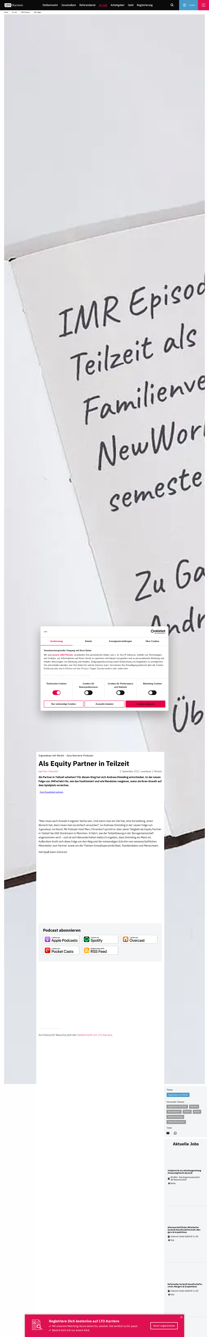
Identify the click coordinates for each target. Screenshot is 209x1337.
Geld (130, 5)
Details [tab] (88, 641)
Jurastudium (68, 5)
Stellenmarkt (50, 5)
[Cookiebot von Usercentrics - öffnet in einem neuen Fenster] (152, 632)
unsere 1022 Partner (62, 655)
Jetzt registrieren (164, 1325)
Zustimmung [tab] (56, 641)
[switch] (88, 692)
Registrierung (145, 5)
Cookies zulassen (145, 704)
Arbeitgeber (118, 5)
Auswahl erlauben (104, 704)
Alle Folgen (37, 12)
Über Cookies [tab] (152, 641)
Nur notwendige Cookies (63, 704)
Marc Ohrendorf (50, 771)
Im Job (103, 5)
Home (6, 12)
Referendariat (87, 5)
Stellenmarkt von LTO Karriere (94, 1035)
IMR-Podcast (25, 12)
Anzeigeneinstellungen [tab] (120, 641)
